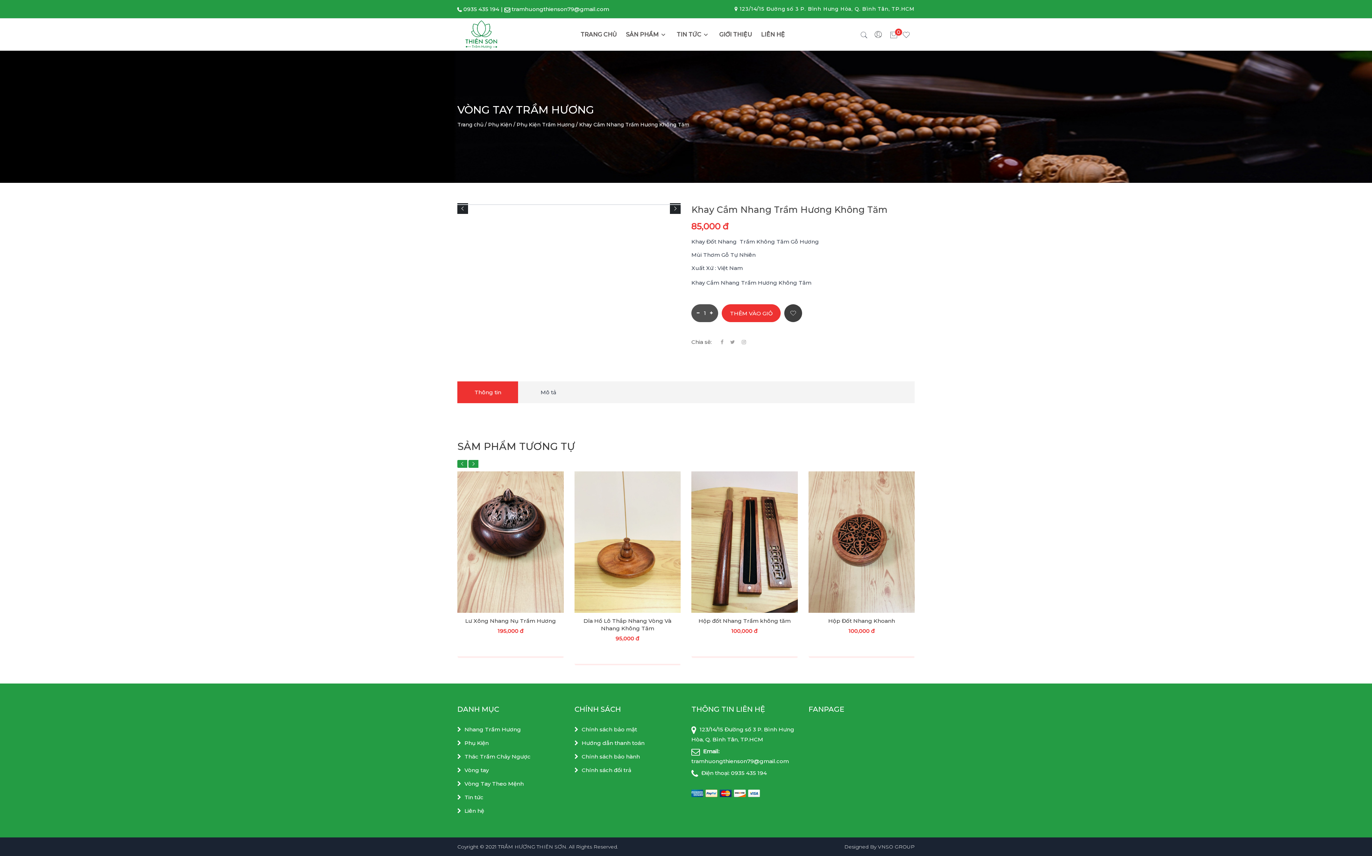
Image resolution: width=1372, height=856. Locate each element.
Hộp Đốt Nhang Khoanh (861, 620)
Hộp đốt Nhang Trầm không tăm (745, 620)
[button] (462, 208)
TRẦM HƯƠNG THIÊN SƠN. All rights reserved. (558, 847)
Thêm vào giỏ (751, 313)
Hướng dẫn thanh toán (613, 743)
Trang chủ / (472, 124)
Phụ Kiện (476, 743)
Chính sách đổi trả (606, 770)
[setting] (879, 34)
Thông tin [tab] (487, 392)
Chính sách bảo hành (611, 756)
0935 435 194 (481, 9)
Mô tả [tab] (548, 392)
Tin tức (689, 34)
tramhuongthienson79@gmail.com (560, 9)
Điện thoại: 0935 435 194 (733, 773)
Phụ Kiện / (501, 124)
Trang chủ (599, 34)
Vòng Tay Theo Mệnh (494, 783)
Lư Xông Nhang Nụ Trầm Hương (510, 620)
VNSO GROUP (896, 847)
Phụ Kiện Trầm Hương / (547, 124)
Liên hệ (773, 34)
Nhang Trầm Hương (492, 729)
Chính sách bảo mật (609, 729)
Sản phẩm (642, 34)
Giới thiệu (735, 34)
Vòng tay (476, 770)
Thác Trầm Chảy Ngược (497, 756)
